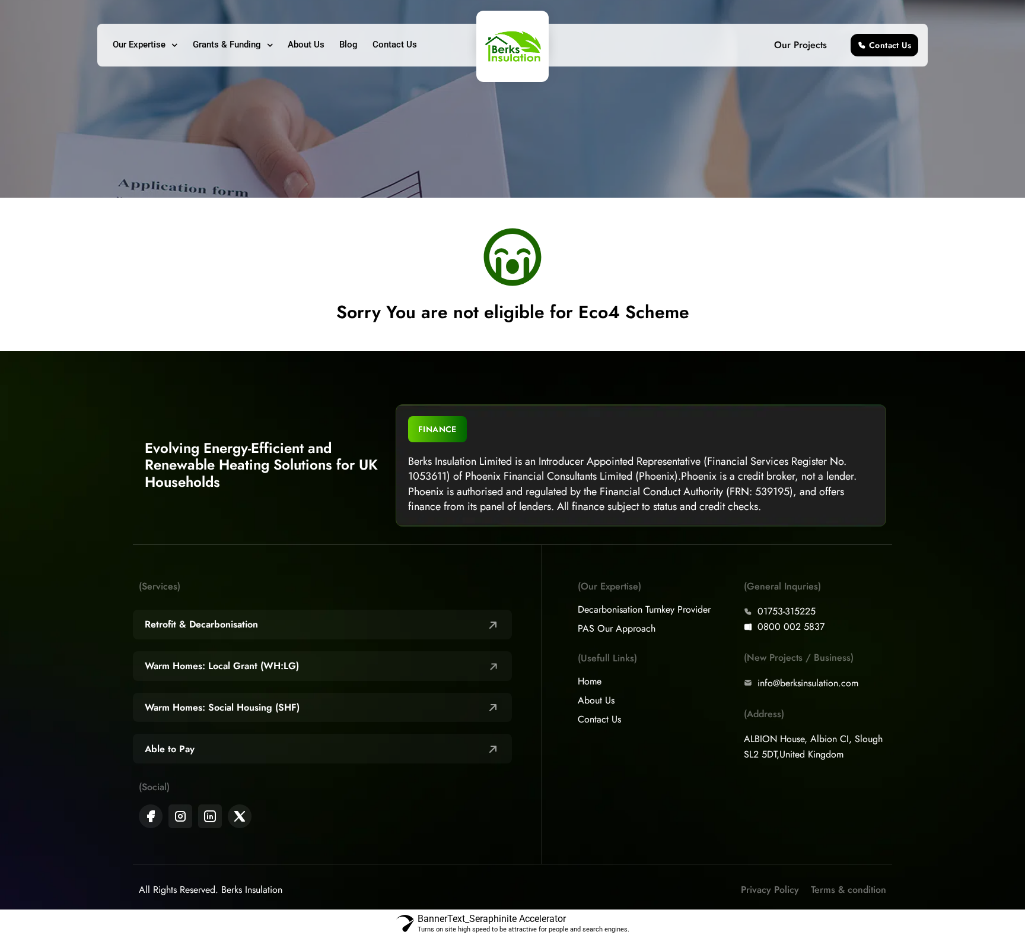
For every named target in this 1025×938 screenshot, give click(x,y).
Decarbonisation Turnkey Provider (644, 610)
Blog (348, 44)
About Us (306, 44)
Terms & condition (848, 889)
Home (589, 681)
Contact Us (395, 44)
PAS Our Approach (616, 629)
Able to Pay (170, 749)
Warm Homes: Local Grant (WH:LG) (222, 666)
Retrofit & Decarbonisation (201, 624)
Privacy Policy (770, 889)
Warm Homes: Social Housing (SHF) (222, 707)
